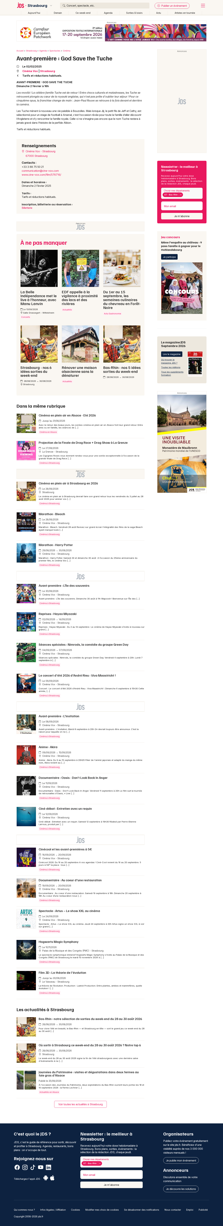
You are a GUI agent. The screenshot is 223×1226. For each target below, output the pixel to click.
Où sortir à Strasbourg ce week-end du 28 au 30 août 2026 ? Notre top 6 (90, 1045)
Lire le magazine (172, 354)
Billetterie (27, 207)
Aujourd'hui (34, 12)
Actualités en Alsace (49, 1092)
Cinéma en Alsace (48, 432)
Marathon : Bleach (52, 513)
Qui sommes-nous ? (24, 1209)
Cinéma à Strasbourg (50, 463)
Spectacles (54, 51)
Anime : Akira (48, 746)
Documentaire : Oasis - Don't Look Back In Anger (73, 777)
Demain (58, 12)
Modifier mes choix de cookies (102, 1209)
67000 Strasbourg (37, 155)
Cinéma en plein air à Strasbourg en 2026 (68, 483)
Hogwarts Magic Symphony (59, 941)
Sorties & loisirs (134, 12)
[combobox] (182, 193)
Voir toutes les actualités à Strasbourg (80, 1104)
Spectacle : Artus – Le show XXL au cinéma (69, 910)
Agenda (108, 12)
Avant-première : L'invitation (59, 716)
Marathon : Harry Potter (56, 544)
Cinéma (66, 51)
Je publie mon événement (181, 1160)
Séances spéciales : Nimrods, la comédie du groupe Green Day (83, 644)
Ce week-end (83, 12)
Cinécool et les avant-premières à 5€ (65, 849)
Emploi (189, 1209)
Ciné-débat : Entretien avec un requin (65, 808)
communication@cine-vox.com (40, 170)
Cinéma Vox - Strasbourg (40, 151)
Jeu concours (181, 243)
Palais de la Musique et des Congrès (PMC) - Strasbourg (73, 950)
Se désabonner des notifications (141, 1209)
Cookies (75, 1209)
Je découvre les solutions (181, 1189)
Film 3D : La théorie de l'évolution (62, 972)
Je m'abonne (182, 216)
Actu (158, 12)
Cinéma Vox (30, 71)
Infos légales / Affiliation (53, 1209)
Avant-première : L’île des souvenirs (64, 585)
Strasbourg (37, 5)
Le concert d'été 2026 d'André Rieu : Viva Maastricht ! (77, 675)
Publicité (203, 1209)
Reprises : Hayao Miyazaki (58, 613)
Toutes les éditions (170, 367)
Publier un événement (174, 5)
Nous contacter (173, 1209)
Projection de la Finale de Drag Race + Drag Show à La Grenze (83, 442)
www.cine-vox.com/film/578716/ (41, 174)
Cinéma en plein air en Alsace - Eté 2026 (67, 415)
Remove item (181, 195)
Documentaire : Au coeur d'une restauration (70, 880)
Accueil (20, 51)
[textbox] (184, 194)
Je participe (169, 257)
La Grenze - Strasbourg (55, 451)
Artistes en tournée (185, 12)
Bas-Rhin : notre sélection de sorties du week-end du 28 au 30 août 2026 (90, 1018)
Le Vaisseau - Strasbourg (55, 981)
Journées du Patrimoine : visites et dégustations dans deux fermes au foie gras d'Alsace (89, 1073)
